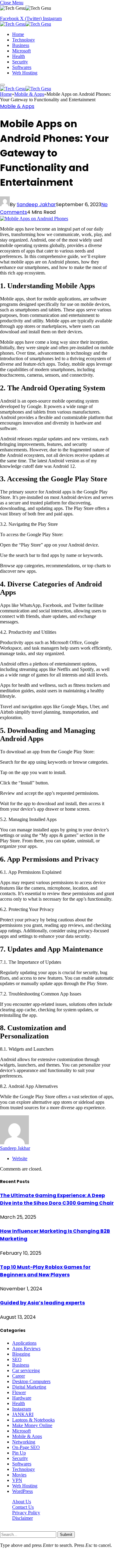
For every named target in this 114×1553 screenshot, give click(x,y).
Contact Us (23, 1507)
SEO (17, 1359)
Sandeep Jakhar (36, 204)
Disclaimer (22, 1518)
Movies (19, 1474)
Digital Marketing (29, 1387)
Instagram (21, 1408)
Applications (24, 1343)
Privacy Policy (26, 1512)
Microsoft (21, 50)
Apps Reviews (26, 1348)
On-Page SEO (26, 1447)
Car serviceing (26, 1370)
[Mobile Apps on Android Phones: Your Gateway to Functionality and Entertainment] (34, 218)
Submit (66, 1534)
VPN (17, 1480)
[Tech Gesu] (25, 24)
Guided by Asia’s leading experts (42, 1302)
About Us (21, 1501)
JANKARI (22, 1414)
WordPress (22, 1491)
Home (18, 34)
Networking (23, 1441)
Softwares (21, 67)
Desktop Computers (31, 1381)
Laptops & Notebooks (33, 1419)
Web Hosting (24, 72)
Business (20, 45)
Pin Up (19, 1452)
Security (20, 61)
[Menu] (2, 85)
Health (18, 56)
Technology (23, 39)
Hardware (21, 1398)
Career (18, 1376)
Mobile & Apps (17, 106)
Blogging (21, 1354)
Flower (19, 1392)
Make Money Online (32, 1425)
